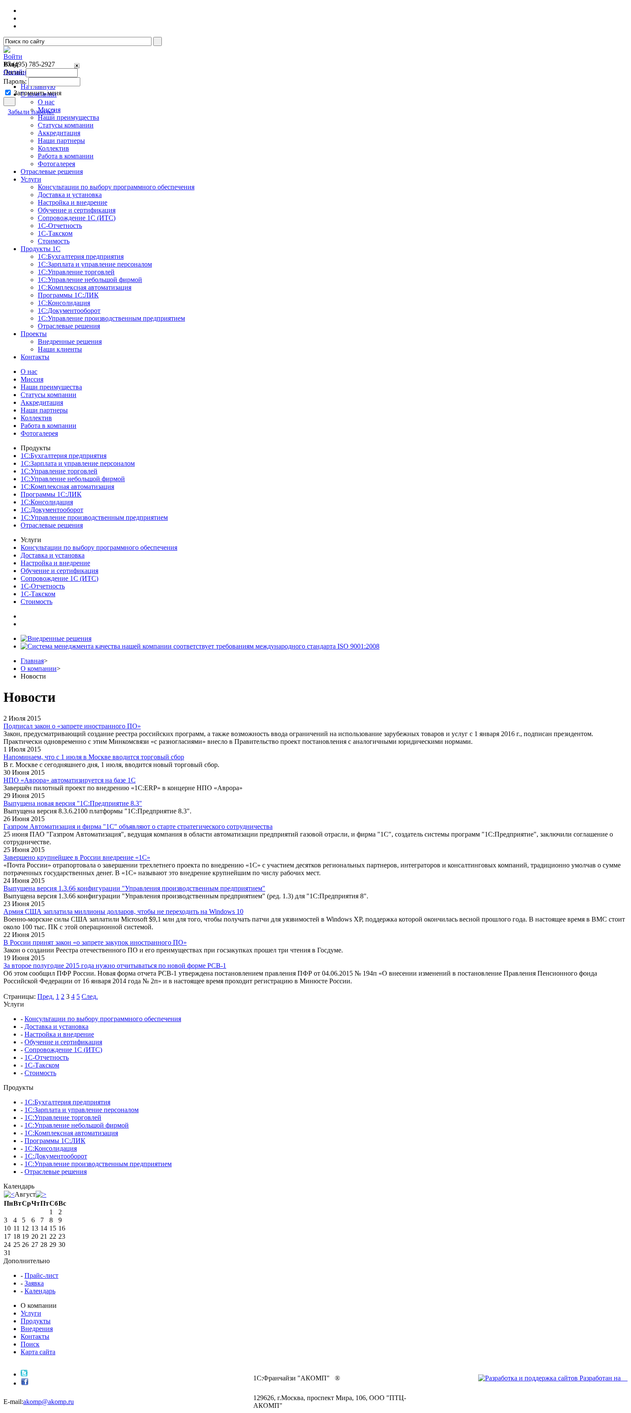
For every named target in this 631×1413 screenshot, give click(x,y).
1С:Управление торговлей (76, 272)
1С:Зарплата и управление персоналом (95, 264)
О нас (29, 371)
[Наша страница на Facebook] (24, 1383)
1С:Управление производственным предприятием (111, 318)
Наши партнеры (61, 140)
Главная (32, 660)
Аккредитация (59, 132)
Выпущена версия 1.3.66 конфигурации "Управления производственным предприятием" (134, 888)
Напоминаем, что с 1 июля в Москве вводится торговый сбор (93, 757)
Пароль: (15, 81)
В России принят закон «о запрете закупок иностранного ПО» (95, 942)
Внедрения (37, 1328)
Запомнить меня (37, 93)
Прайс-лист (41, 1275)
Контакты (35, 1336)
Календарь (39, 1291)
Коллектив (53, 148)
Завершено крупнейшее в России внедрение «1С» (76, 857)
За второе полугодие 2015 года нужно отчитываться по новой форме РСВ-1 (114, 965)
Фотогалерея (56, 163)
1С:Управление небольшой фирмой (90, 279)
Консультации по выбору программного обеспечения (116, 187)
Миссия (32, 379)
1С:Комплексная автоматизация (84, 287)
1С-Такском (55, 233)
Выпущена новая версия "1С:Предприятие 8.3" (72, 803)
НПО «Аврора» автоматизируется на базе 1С (69, 780)
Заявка (34, 1283)
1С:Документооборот (69, 310)
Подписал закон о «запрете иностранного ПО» (72, 726)
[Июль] (9, 1194)
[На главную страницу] (6, 50)
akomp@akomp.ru (48, 1401)
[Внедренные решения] (56, 638)
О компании (39, 668)
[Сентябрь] (41, 1194)
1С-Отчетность (60, 225)
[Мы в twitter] (24, 1374)
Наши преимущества (51, 387)
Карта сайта (38, 1351)
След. (90, 996)
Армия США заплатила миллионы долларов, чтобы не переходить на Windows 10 (123, 911)
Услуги (31, 1313)
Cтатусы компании (66, 125)
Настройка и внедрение (72, 202)
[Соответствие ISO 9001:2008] (200, 646)
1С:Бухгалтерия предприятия (81, 256)
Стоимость (54, 241)
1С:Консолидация (64, 302)
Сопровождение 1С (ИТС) (76, 217)
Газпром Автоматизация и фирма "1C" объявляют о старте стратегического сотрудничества (138, 826)
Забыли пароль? (31, 111)
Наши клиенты (60, 349)
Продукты (36, 1321)
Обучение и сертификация (76, 210)
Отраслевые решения (69, 326)
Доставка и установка (70, 194)
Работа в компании (66, 156)
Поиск (30, 1344)
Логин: (13, 72)
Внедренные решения (70, 341)
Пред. (45, 996)
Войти (12, 56)
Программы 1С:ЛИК (68, 295)
